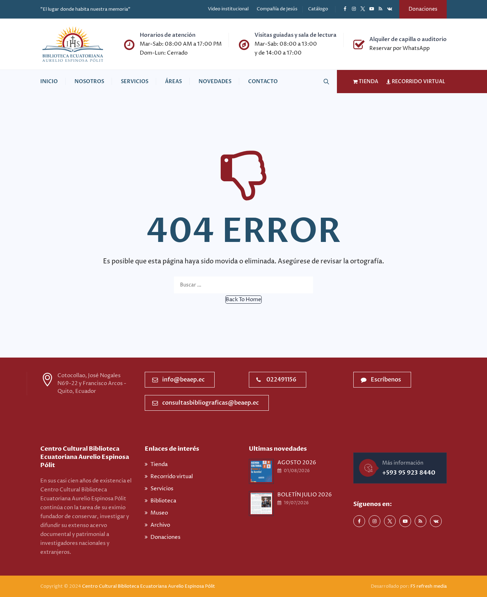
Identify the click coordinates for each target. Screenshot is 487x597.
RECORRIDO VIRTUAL (418, 81)
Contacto (263, 81)
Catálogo (318, 9)
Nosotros (89, 81)
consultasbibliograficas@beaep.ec (210, 403)
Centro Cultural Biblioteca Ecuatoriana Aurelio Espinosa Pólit (149, 586)
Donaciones (423, 9)
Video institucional (228, 9)
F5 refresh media (428, 586)
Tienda (159, 464)
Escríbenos (386, 380)
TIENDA (368, 81)
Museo (159, 513)
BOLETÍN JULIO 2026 (304, 495)
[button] (243, 299)
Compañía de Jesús (277, 9)
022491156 (281, 380)
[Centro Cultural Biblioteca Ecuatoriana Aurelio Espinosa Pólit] (72, 44)
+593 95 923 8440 (408, 473)
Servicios (134, 81)
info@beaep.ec (183, 380)
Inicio (49, 81)
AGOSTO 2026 (296, 462)
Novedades (215, 81)
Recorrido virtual (171, 476)
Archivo (160, 525)
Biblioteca (163, 501)
